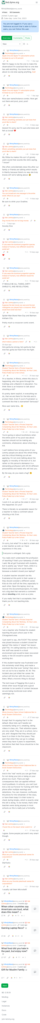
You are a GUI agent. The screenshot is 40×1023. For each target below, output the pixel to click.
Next (5, 985)
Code (4, 1015)
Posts (27, 38)
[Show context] (4, 61)
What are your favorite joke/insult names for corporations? (18, 856)
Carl (34, 72)
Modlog (5, 997)
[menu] (36, 2)
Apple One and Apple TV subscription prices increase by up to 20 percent (18, 57)
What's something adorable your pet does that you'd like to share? (19, 121)
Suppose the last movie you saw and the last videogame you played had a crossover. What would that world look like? (19, 307)
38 (4, 936)
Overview (7, 38)
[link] (7, 61)
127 (4, 957)
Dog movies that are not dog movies (15, 221)
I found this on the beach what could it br (17, 827)
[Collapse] (4, 50)
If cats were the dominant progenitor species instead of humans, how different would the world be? (18, 246)
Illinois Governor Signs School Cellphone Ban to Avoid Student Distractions (19, 713)
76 (4, 915)
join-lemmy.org (8, 1019)
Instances (6, 1006)
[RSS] (27, 44)
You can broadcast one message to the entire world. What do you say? (18, 194)
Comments (18, 38)
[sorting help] (24, 44)
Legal (4, 1001)
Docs (4, 1010)
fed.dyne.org (12, 2)
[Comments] (35, 909)
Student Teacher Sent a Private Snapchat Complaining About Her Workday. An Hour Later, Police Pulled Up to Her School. (19, 370)
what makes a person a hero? (13, 342)
